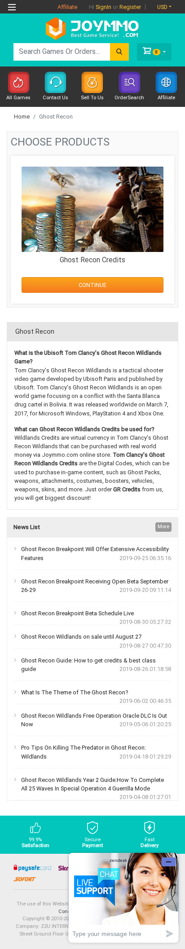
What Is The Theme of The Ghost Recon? (74, 692)
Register (130, 7)
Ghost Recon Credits (92, 260)
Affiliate (67, 7)
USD (162, 7)
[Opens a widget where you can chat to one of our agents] (123, 897)
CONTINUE (92, 285)
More (163, 527)
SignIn (103, 7)
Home (22, 116)
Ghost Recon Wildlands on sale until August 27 (81, 636)
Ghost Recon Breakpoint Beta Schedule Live (77, 613)
